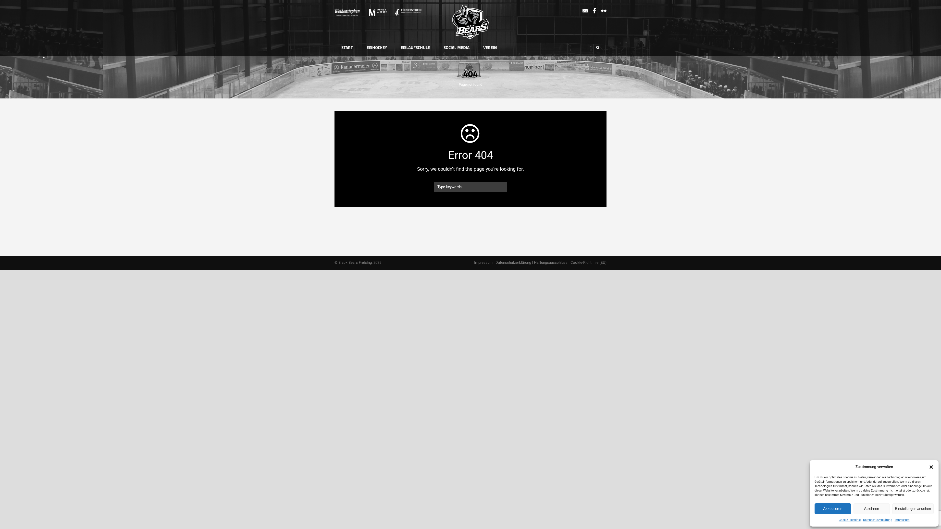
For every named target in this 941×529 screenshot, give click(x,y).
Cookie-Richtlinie (850, 520)
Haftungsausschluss (551, 262)
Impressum (902, 520)
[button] (931, 467)
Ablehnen (871, 508)
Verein (490, 47)
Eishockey (377, 47)
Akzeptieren (832, 508)
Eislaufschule (415, 47)
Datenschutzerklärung (877, 520)
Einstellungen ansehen (913, 508)
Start (347, 47)
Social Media (457, 47)
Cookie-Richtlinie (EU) (588, 262)
